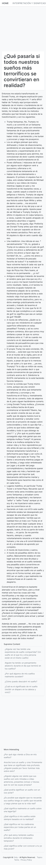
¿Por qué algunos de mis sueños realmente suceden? (20, 675)
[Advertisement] (23, 28)
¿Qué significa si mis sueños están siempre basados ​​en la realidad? (19, 817)
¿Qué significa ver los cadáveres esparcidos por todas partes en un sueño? (20, 827)
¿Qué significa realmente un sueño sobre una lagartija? (22, 810)
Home (5, 3)
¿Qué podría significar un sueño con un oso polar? (22, 791)
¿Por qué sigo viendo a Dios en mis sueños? (20, 756)
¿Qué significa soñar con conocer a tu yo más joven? (23, 847)
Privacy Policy (26, 860)
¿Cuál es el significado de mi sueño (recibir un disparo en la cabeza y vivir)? (21, 689)
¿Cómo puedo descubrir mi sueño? (21, 681)
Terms (16, 860)
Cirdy (15, 857)
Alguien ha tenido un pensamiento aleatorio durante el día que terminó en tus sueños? (23, 666)
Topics (39, 857)
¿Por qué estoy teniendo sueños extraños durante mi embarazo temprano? (19, 838)
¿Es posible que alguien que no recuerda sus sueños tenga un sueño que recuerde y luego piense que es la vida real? (23, 800)
